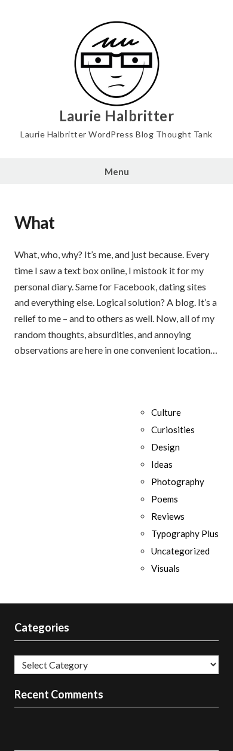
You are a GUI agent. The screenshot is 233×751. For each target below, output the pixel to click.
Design (165, 447)
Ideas (162, 464)
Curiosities (173, 429)
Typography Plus (185, 533)
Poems (164, 498)
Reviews (168, 516)
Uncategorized (180, 550)
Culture (166, 412)
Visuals (165, 568)
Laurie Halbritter (116, 116)
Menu (117, 171)
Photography (177, 481)
